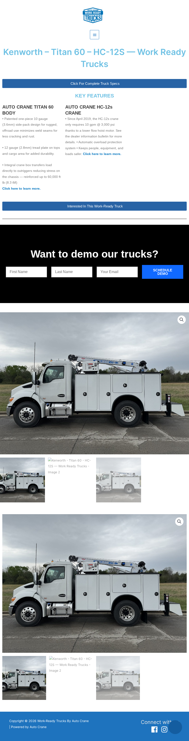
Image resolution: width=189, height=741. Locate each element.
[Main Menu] (94, 34)
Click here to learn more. (21, 188)
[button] (181, 320)
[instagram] (165, 729)
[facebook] (155, 729)
